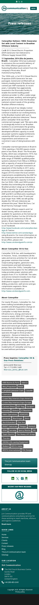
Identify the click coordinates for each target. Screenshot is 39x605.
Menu (33, 8)
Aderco (25, 382)
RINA (4, 430)
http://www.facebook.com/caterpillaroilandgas (19, 229)
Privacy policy (20, 592)
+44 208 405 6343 (11, 582)
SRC (34, 430)
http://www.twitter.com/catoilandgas (17, 232)
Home (4, 534)
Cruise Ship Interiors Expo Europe (16, 402)
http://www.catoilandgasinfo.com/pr (17, 242)
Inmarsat (6, 418)
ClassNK (29, 390)
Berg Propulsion (9, 386)
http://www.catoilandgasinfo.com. (16, 291)
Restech (31, 426)
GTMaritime (26, 410)
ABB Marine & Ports (10, 382)
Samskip (12, 430)
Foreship (6, 410)
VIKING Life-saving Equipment (15, 442)
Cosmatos (6, 394)
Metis (27, 418)
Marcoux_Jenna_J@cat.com (16, 369)
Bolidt (20, 386)
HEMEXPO (23, 414)
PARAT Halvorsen (9, 426)
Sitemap (8, 464)
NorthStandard (8, 422)
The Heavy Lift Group (25, 434)
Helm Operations (9, 414)
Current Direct (8, 406)
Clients (4, 540)
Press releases (8, 546)
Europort (30, 406)
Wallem (5, 446)
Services (5, 537)
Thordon (6, 438)
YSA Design (27, 450)
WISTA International (11, 450)
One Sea (21, 422)
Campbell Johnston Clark (13, 390)
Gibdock (15, 410)
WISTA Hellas (17, 446)
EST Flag (20, 406)
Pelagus (23, 426)
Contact (5, 543)
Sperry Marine (24, 430)
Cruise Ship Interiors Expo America (17, 398)
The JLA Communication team (17, 461)
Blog (3, 549)
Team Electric (8, 434)
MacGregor (17, 418)
